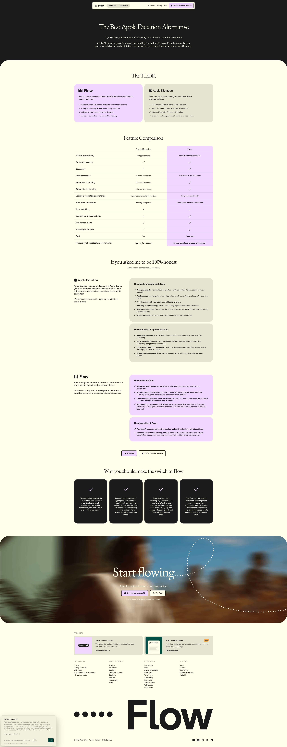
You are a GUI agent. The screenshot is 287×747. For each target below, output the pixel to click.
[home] (99, 5)
